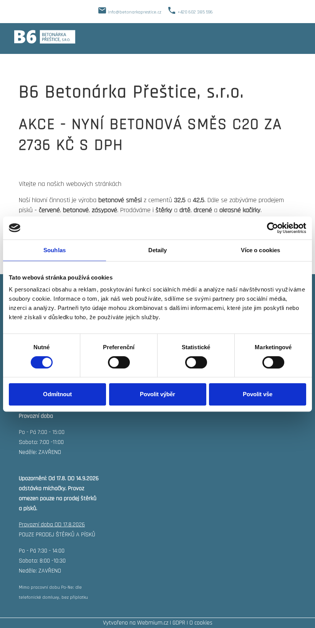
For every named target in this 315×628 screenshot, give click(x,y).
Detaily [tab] (157, 250)
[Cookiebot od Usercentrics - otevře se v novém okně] (272, 228)
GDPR (178, 623)
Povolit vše (257, 394)
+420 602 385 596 (195, 12)
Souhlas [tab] (54, 250)
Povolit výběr (157, 394)
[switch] (119, 362)
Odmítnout (57, 394)
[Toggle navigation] (295, 37)
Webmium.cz (152, 623)
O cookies (200, 623)
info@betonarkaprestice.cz (134, 12)
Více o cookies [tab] (260, 250)
